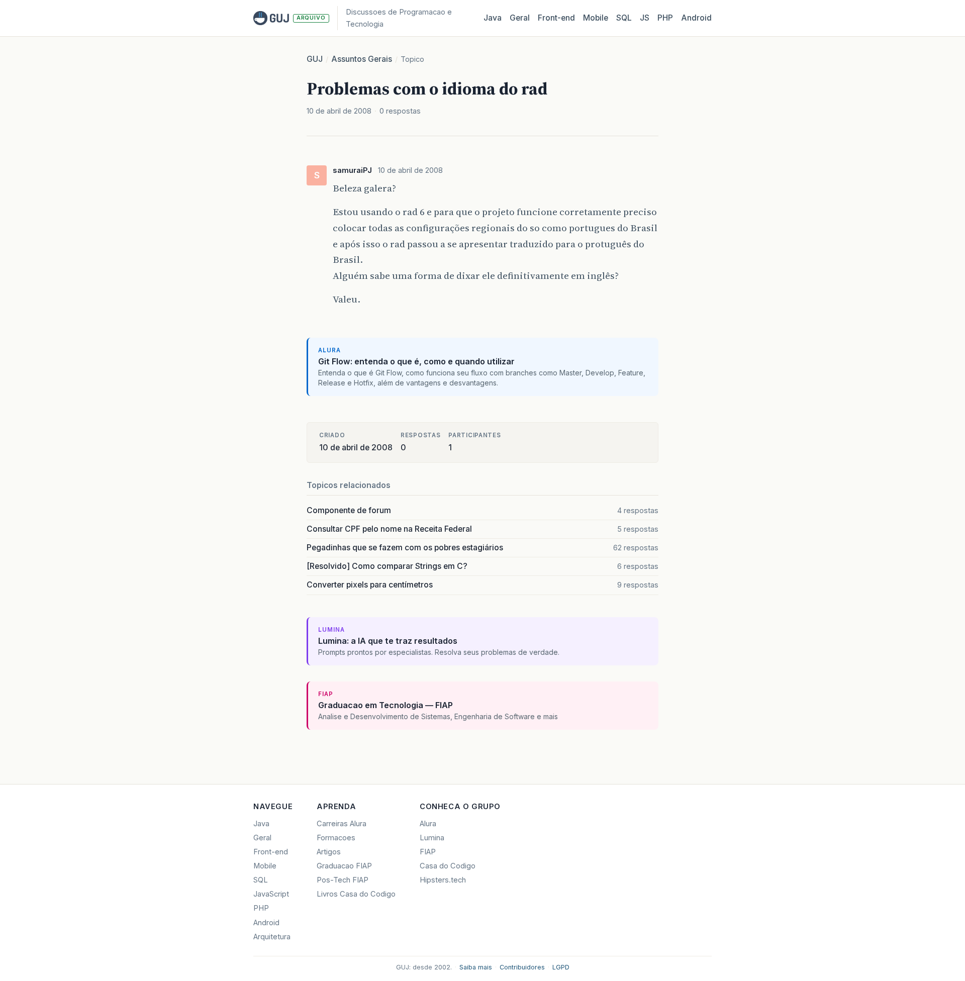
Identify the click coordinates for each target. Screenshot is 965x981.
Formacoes (336, 837)
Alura (428, 823)
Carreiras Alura (341, 823)
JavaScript (271, 894)
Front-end (270, 851)
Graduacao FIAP (344, 865)
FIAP (428, 851)
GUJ (315, 59)
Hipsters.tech (443, 880)
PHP (665, 18)
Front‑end (556, 18)
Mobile (595, 18)
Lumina (432, 837)
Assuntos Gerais (361, 59)
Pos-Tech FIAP (342, 880)
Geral (520, 18)
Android (696, 18)
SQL (624, 18)
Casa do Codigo (447, 865)
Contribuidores (522, 967)
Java (493, 18)
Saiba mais (475, 967)
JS (644, 18)
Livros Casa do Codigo (356, 894)
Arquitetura (272, 936)
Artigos (329, 851)
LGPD (560, 967)
